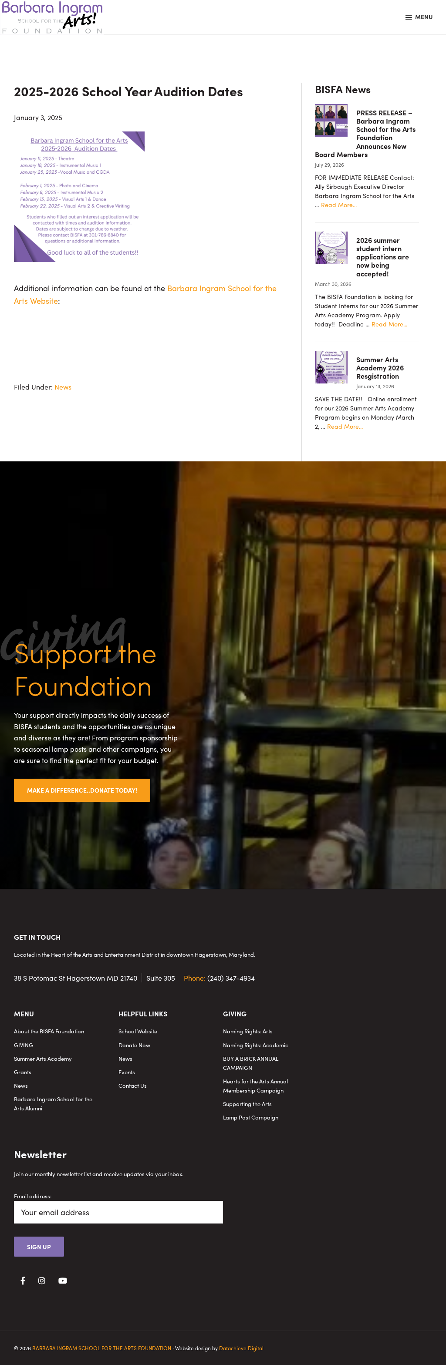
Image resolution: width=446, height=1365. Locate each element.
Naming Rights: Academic (255, 1045)
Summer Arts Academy (43, 1058)
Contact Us (132, 1085)
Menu (424, 16)
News (62, 386)
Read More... (339, 204)
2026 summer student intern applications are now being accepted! (382, 256)
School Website (137, 1031)
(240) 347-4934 (219, 977)
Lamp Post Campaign (250, 1117)
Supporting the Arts (247, 1103)
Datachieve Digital (241, 1348)
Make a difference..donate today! (82, 790)
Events (126, 1072)
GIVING (23, 1045)
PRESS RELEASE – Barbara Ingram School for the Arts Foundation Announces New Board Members (365, 133)
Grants (22, 1072)
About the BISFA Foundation (49, 1031)
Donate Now (134, 1045)
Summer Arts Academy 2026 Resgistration (380, 367)
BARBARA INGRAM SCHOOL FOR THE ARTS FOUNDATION (101, 1348)
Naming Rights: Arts (248, 1031)
